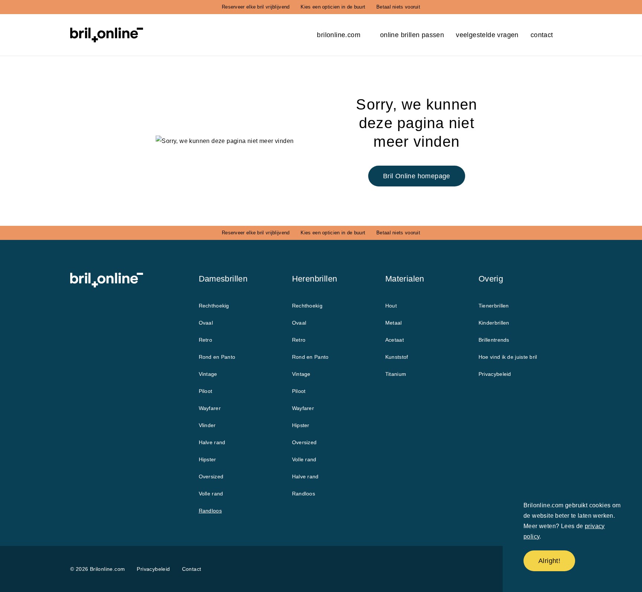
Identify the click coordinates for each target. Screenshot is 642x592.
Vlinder (207, 425)
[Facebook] (415, 569)
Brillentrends (494, 340)
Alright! (549, 561)
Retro (206, 340)
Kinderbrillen (494, 323)
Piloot (206, 391)
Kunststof (396, 357)
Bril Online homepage (416, 176)
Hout (391, 306)
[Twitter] (436, 569)
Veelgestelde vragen (487, 35)
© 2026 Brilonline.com (97, 569)
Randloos (210, 511)
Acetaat (394, 340)
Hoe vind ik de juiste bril (508, 357)
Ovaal (206, 323)
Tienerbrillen (494, 306)
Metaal (393, 323)
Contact (542, 35)
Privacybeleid (495, 374)
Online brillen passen (412, 35)
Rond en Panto (217, 357)
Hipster (207, 459)
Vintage (208, 374)
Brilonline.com (339, 35)
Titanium (395, 374)
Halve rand (212, 442)
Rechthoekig (214, 306)
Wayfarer (210, 408)
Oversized (211, 476)
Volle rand (211, 494)
